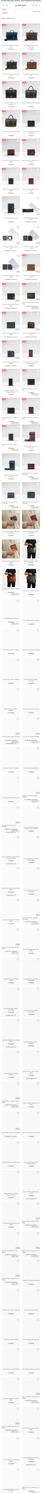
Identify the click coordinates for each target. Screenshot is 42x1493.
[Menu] (3, 5)
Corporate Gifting (10, 18)
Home (3, 18)
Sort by (4, 9)
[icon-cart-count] (36, 5)
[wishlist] (33, 5)
